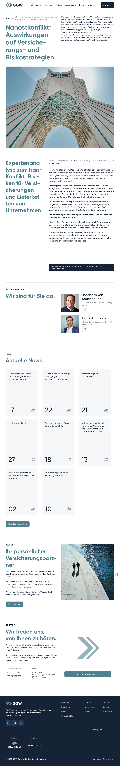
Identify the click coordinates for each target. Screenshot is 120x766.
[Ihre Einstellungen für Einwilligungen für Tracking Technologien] (118, 574)
